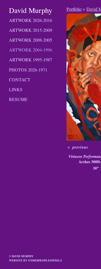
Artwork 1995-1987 (30, 59)
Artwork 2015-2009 (30, 30)
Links (15, 89)
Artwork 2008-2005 (30, 40)
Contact (19, 79)
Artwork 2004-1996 (30, 50)
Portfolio (74, 9)
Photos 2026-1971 (28, 70)
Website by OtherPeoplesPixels (35, 260)
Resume (18, 99)
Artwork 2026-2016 (30, 20)
